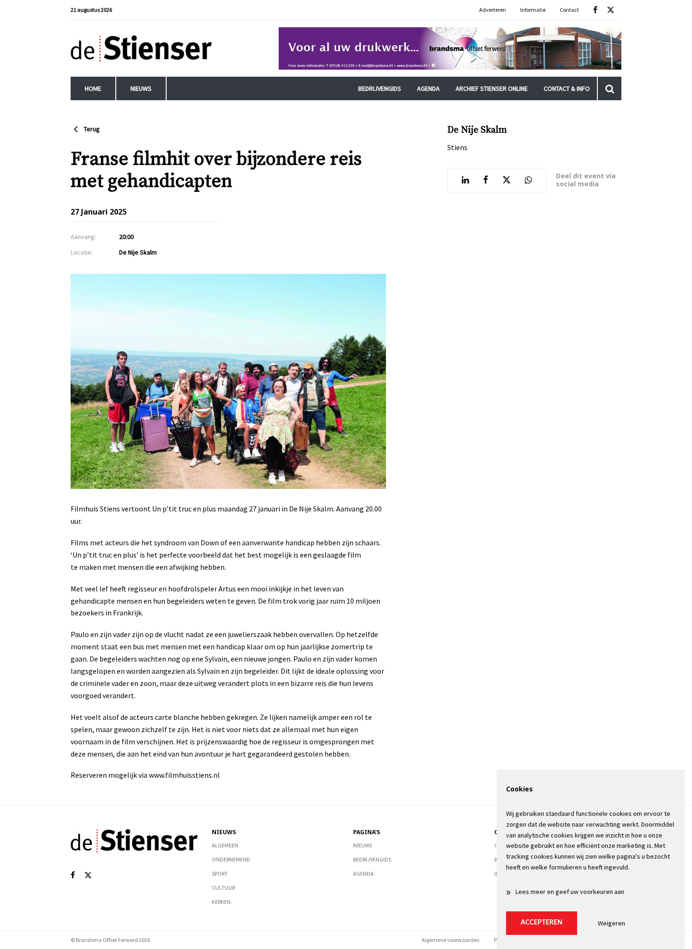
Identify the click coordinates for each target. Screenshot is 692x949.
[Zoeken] (609, 88)
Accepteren (542, 922)
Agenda (428, 88)
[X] (610, 10)
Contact (569, 9)
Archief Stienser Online (492, 88)
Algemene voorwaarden (451, 939)
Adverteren (492, 9)
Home (93, 88)
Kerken (221, 901)
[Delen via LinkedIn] (465, 180)
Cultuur (223, 887)
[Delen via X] (506, 180)
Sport (220, 873)
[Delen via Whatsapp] (528, 180)
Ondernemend (231, 859)
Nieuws (141, 88)
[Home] (141, 48)
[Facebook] (595, 10)
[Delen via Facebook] (485, 180)
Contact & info (567, 88)
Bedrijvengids (379, 88)
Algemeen (225, 845)
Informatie (533, 9)
